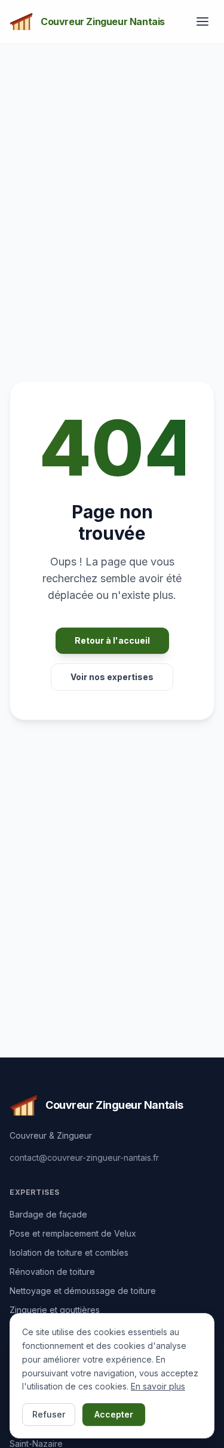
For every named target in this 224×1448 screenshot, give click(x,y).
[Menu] (202, 21)
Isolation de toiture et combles (69, 1252)
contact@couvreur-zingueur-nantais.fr (84, 1157)
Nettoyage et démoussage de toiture (83, 1291)
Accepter (113, 1414)
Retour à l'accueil (112, 640)
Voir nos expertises (112, 677)
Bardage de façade (48, 1214)
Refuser (48, 1414)
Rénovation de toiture (52, 1271)
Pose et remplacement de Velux (73, 1233)
